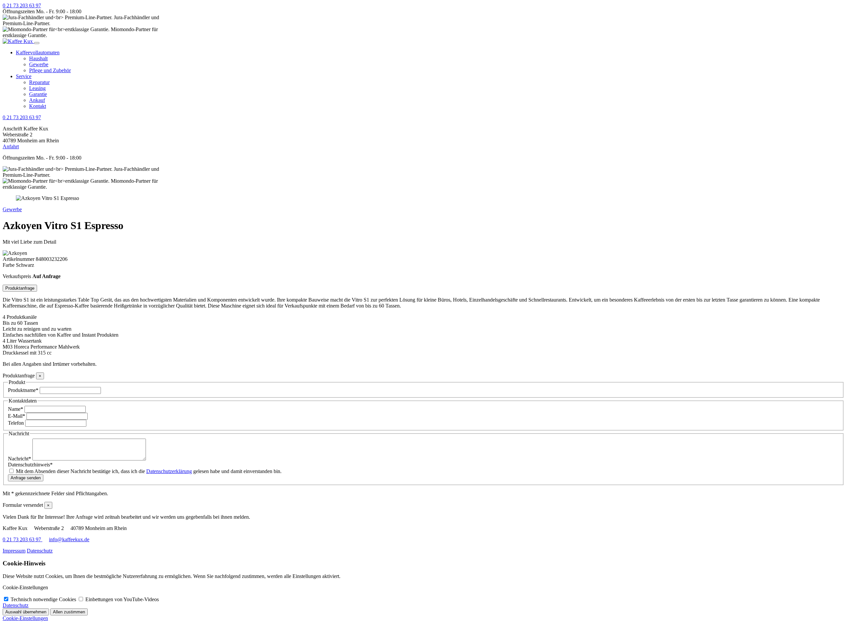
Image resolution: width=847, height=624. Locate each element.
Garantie (38, 94)
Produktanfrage (19, 288)
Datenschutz (40, 550)
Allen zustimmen (69, 611)
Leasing (37, 88)
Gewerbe (38, 64)
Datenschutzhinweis (30, 464)
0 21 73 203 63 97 (22, 5)
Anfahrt (11, 146)
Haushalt (38, 58)
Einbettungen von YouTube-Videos (122, 599)
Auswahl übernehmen (25, 611)
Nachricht (19, 458)
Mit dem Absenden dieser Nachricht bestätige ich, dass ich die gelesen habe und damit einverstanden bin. (149, 471)
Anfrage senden (26, 477)
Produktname (23, 390)
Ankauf (37, 100)
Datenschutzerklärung (169, 471)
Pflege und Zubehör (50, 70)
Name (15, 409)
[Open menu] (36, 43)
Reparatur (39, 82)
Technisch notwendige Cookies (44, 599)
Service (23, 76)
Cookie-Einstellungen (25, 618)
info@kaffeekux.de (69, 539)
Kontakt (37, 106)
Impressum (14, 550)
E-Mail (16, 416)
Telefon (16, 423)
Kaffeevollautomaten (38, 52)
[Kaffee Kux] (18, 41)
